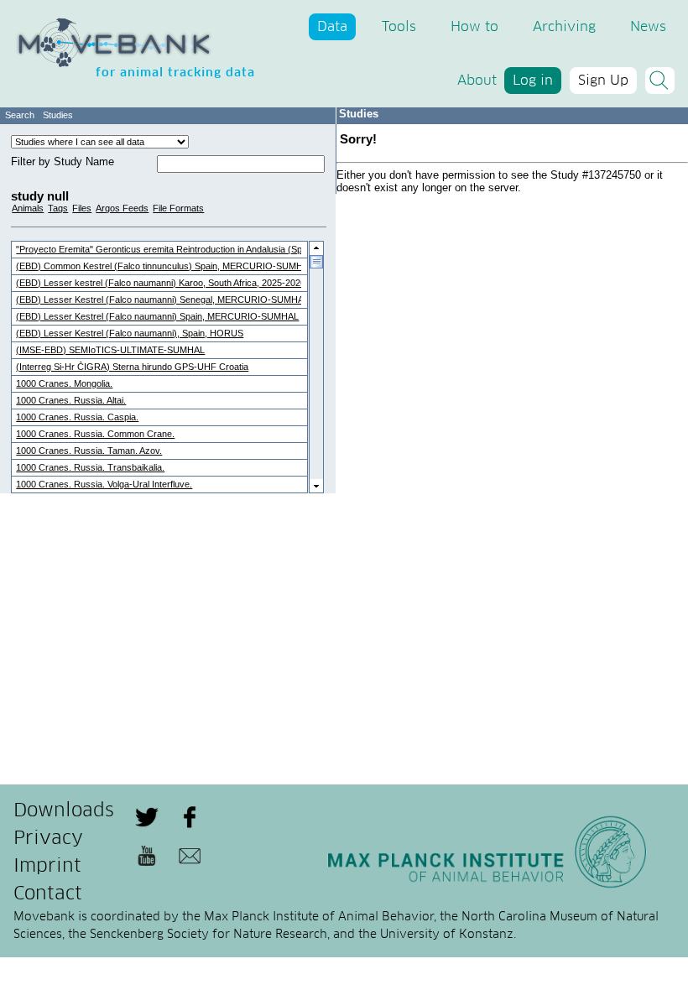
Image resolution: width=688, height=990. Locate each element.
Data (332, 27)
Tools (399, 27)
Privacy (48, 839)
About (477, 80)
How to (474, 27)
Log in (533, 80)
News (648, 27)
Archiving (564, 27)
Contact (47, 894)
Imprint (47, 866)
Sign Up (603, 80)
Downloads (63, 811)
